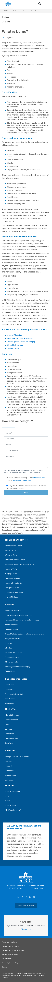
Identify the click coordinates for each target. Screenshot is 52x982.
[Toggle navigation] (46, 4)
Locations (8, 689)
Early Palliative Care (12, 639)
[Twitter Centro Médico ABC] (30, 897)
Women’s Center (11, 555)
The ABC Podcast (12, 715)
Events (7, 724)
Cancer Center (10, 550)
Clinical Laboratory (12, 662)
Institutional (9, 771)
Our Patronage (10, 775)
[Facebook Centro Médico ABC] (22, 897)
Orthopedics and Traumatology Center (19, 564)
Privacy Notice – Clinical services (13, 950)
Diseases (8, 729)
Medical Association (12, 791)
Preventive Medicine (13, 611)
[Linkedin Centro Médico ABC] (18, 897)
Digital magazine (11, 738)
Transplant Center (12, 588)
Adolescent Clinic (11, 625)
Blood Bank (9, 648)
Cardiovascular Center (13, 546)
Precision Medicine (12, 657)
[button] (39, 4)
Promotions (9, 703)
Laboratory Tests (11, 720)
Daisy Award (9, 780)
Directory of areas (26, 905)
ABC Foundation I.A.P (13, 810)
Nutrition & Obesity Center (15, 560)
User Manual (9, 685)
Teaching (8, 761)
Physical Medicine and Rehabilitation (18, 615)
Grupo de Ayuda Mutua (13, 653)
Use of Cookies (6, 959)
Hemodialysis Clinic (12, 629)
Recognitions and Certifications (17, 757)
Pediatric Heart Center (13, 583)
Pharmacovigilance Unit (14, 694)
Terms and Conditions (21, 480)
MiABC (7, 801)
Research (8, 766)
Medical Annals (10, 805)
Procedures (9, 734)
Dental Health (10, 671)
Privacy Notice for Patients (10, 946)
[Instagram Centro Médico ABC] (26, 897)
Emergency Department (14, 592)
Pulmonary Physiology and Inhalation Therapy (22, 620)
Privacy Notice (38, 477)
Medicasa (8, 643)
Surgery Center (11, 574)
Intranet (8, 796)
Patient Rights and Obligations (12, 963)
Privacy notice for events (10, 954)
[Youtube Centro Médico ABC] (33, 897)
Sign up (25, 929)
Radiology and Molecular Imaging (17, 667)
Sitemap (4, 967)
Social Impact (10, 699)
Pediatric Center (11, 569)
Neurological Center (12, 578)
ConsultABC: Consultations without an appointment (24, 634)
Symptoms (9, 743)
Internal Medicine (11, 597)
